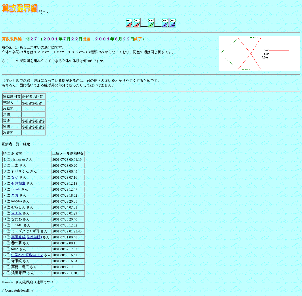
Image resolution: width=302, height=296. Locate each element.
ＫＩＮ (16, 213)
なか (14, 177)
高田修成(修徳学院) (26, 237)
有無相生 (18, 183)
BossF (15, 189)
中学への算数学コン (27, 255)
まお (14, 195)
